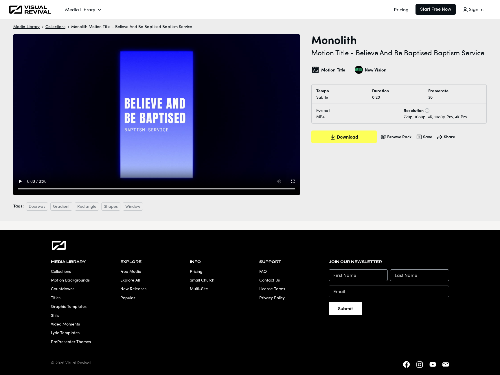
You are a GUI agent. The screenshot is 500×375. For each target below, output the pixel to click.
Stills (55, 315)
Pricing (401, 9)
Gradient (61, 206)
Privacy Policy (272, 297)
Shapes (111, 206)
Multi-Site (199, 288)
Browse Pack (399, 136)
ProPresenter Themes (71, 341)
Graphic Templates (69, 306)
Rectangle (86, 206)
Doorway (37, 206)
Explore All (130, 280)
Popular (127, 297)
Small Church (202, 280)
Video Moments (65, 324)
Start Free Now (435, 9)
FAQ (263, 271)
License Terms (272, 288)
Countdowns (62, 288)
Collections (55, 26)
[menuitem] (83, 9)
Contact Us (269, 280)
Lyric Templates (65, 332)
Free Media (130, 271)
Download (347, 136)
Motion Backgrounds (70, 280)
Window (132, 206)
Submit (345, 308)
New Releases (133, 288)
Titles (55, 297)
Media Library (80, 9)
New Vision (375, 70)
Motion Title (333, 70)
